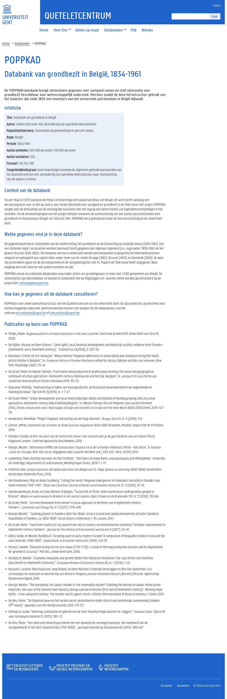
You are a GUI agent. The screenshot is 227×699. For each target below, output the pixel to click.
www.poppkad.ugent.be (33, 282)
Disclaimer (166, 685)
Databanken (22, 43)
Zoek (214, 16)
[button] (60, 30)
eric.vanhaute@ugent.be (31, 312)
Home (6, 43)
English (216, 5)
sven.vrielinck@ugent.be (65, 312)
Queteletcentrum (78, 15)
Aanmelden (183, 685)
